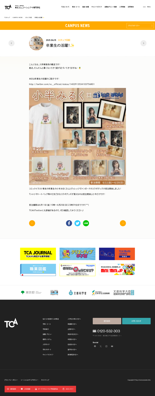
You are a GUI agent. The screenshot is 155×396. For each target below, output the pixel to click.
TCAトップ (7, 17)
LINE (86, 223)
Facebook (69, 223)
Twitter (77, 223)
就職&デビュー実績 (111, 7)
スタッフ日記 (28, 17)
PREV (11, 43)
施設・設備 (85, 7)
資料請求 (107, 321)
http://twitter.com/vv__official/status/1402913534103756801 (62, 84)
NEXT (143, 43)
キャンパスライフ (97, 7)
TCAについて (65, 7)
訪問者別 (131, 7)
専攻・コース (76, 7)
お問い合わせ (136, 321)
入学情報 (122, 7)
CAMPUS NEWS (18, 17)
